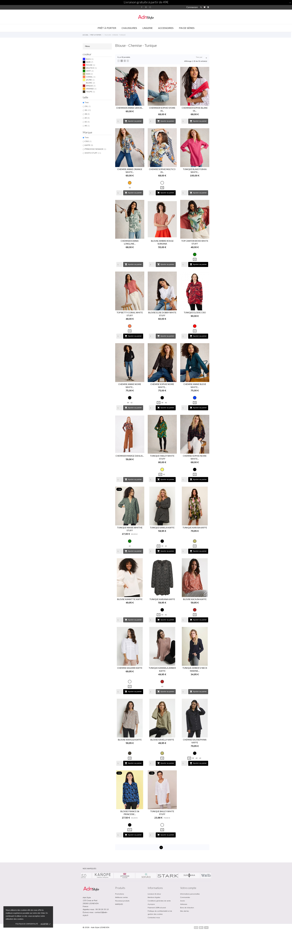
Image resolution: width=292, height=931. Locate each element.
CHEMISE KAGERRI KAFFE (129, 668)
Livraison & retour (154, 894)
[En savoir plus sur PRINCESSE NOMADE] (168, 875)
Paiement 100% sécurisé (157, 908)
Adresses (183, 904)
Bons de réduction (187, 908)
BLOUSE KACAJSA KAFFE (195, 599)
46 (87, 125)
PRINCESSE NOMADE (95, 149)
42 (87, 122)
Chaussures (129, 28)
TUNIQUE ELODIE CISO (195, 312)
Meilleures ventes (121, 897)
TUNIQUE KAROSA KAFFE (194, 527)
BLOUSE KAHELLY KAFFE (162, 739)
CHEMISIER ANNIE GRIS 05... (129, 108)
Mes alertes (184, 911)
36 (88, 110)
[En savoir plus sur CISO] (124, 875)
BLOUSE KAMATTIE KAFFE (129, 599)
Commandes (185, 897)
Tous (87, 102)
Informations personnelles (190, 894)
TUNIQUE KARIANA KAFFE (162, 599)
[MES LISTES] (204, 7)
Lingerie (147, 28)
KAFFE (89, 145)
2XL (88, 106)
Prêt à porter (107, 28)
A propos (151, 904)
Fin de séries (186, 28)
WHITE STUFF (93, 153)
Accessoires (165, 28)
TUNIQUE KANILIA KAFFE (162, 527)
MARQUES (119, 904)
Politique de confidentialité (27, 924)
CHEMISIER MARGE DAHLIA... (130, 456)
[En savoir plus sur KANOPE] (146, 875)
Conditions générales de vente (159, 901)
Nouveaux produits (122, 901)
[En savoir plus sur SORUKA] (189, 875)
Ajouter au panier (133, 121)
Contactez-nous (154, 918)
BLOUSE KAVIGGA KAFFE (130, 739)
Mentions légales (154, 897)
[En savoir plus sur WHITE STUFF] (102, 875)
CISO (88, 141)
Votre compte (188, 887)
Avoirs (182, 901)
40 (87, 118)
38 (87, 114)
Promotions (119, 894)
